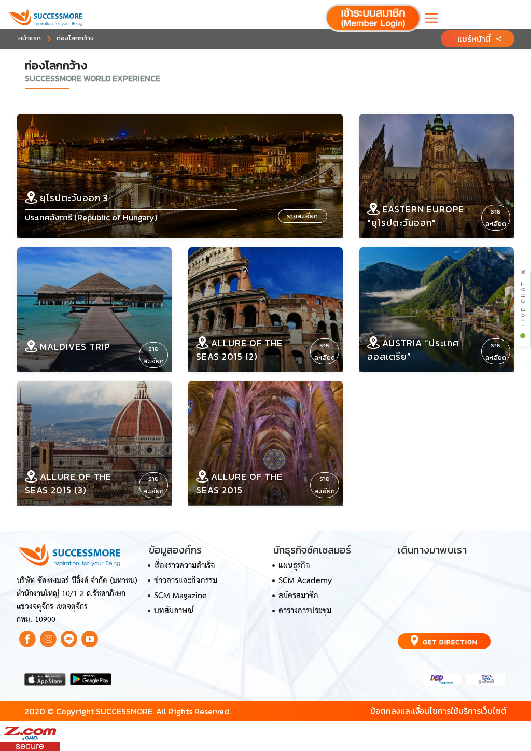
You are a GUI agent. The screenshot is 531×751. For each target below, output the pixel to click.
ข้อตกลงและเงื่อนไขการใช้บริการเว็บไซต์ (438, 710)
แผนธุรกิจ (294, 566)
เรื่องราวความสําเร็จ (184, 566)
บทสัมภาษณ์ (174, 611)
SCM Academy (305, 581)
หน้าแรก (29, 38)
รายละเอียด (302, 216)
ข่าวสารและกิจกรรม (185, 581)
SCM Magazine (180, 596)
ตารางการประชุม (304, 611)
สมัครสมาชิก (298, 596)
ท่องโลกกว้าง (75, 38)
